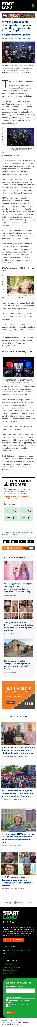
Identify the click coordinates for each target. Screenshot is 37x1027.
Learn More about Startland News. (18, 935)
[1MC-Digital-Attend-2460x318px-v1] (18, 548)
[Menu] (33, 5)
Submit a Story (8, 973)
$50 (23, 518)
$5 (8, 510)
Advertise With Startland (11, 967)
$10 (8, 518)
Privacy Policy (26, 1022)
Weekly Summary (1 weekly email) (17, 1006)
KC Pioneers (11, 533)
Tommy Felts (8, 845)
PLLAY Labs (14, 534)
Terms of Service (16, 1024)
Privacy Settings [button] (16, 1022)
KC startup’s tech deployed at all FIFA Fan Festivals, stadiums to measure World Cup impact (17, 794)
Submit (10, 1012)
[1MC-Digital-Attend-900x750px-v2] (18, 682)
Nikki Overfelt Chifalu (10, 799)
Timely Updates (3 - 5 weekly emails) (18, 1001)
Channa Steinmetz (23, 38)
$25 (23, 510)
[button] (27, 5)
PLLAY (8, 534)
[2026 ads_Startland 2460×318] (18, 15)
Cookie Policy (6, 1024)
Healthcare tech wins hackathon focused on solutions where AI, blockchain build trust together (18, 750)
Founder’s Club (8, 964)
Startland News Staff (10, 756)
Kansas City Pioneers (22, 533)
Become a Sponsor (10, 970)
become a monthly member (15, 496)
